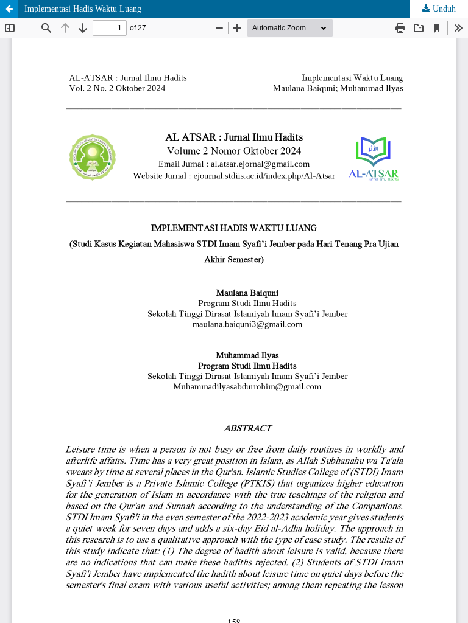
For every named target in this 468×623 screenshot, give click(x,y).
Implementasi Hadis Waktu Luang (82, 8)
